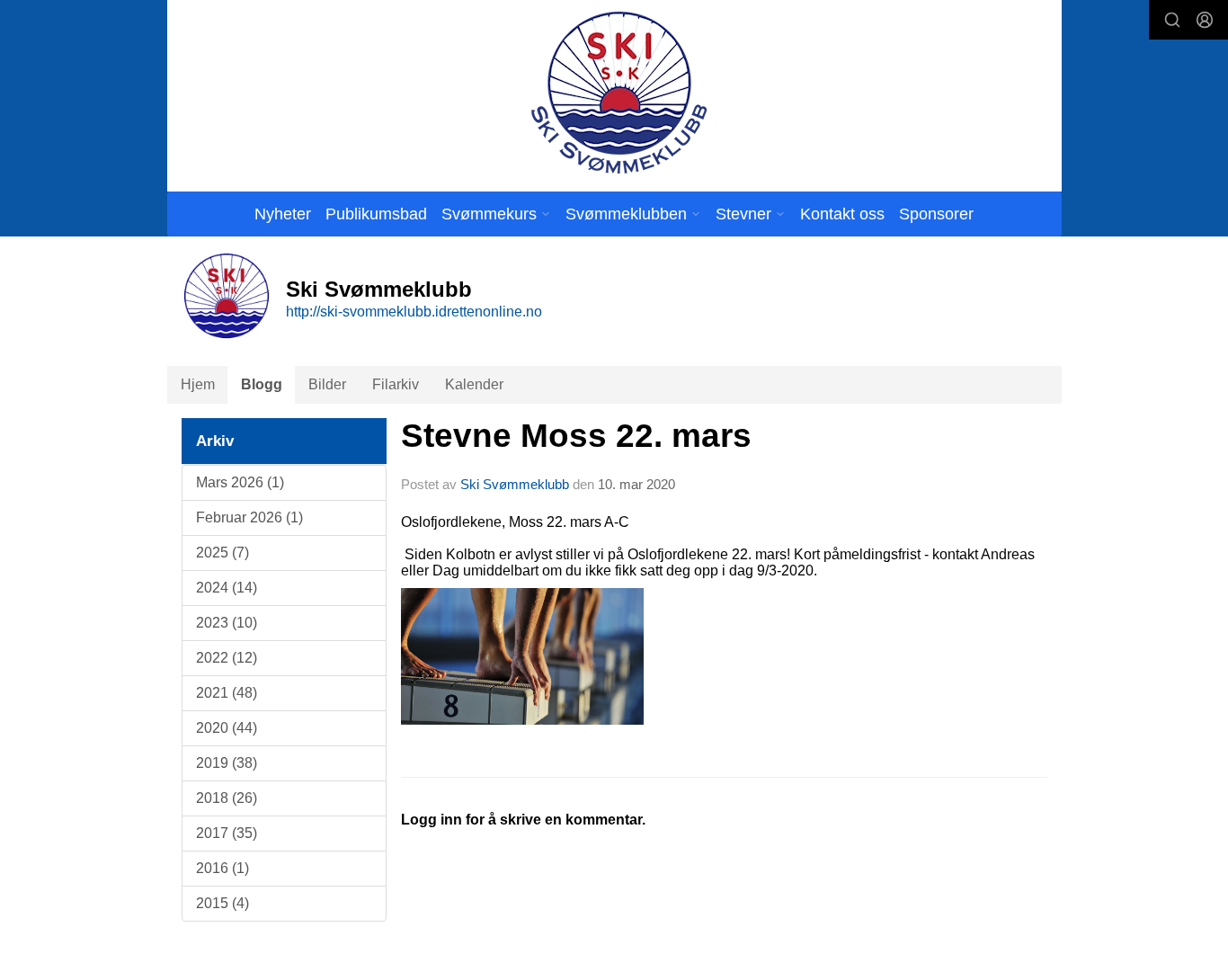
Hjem (198, 384)
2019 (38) (226, 763)
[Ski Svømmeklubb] (618, 92)
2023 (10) (226, 622)
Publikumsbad (376, 214)
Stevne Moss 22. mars (576, 435)
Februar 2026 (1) (249, 517)
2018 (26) (226, 798)
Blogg (261, 384)
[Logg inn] (1204, 20)
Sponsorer (936, 214)
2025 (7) (222, 552)
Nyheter (282, 214)
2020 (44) (226, 728)
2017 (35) (226, 833)
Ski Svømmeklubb (514, 484)
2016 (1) (222, 868)
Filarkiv (395, 384)
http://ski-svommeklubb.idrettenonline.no (414, 311)
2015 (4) (222, 903)
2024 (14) (226, 587)
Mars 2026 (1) (240, 482)
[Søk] (1172, 20)
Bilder (327, 384)
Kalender (474, 384)
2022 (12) (226, 657)
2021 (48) (226, 692)
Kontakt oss (842, 214)
